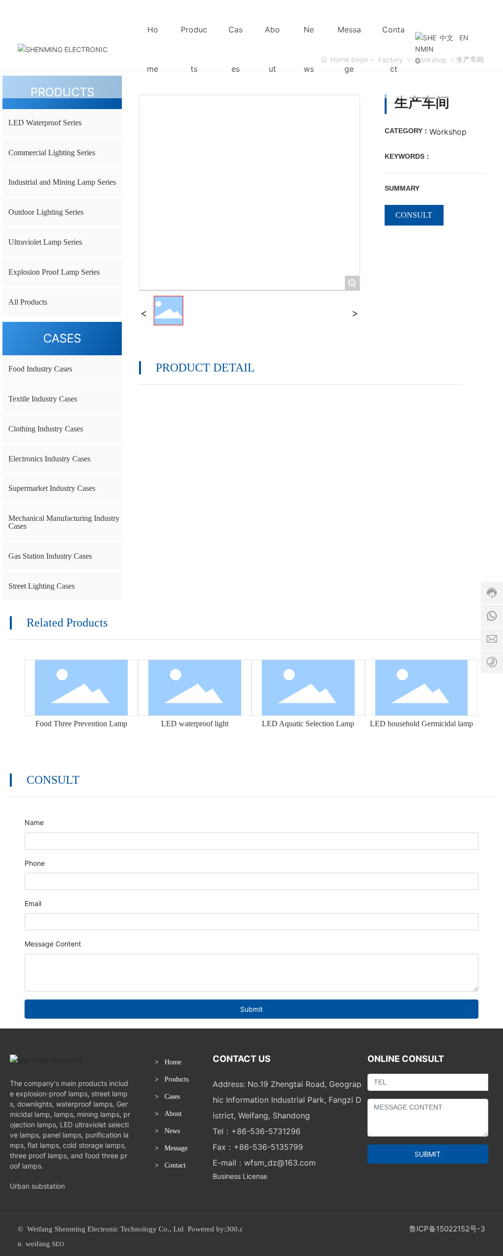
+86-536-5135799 (268, 1147)
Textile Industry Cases (42, 399)
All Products (27, 302)
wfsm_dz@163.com (280, 1163)
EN (464, 37)
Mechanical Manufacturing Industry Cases (63, 522)
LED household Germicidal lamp (421, 723)
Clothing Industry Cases (45, 429)
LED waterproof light (194, 723)
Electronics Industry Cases (49, 459)
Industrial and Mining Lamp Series (62, 182)
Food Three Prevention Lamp (81, 723)
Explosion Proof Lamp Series (54, 272)
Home (173, 1062)
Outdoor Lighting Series (46, 212)
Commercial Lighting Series (51, 152)
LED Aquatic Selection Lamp (308, 723)
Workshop (448, 132)
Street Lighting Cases (41, 586)
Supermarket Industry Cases (51, 488)
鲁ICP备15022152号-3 (447, 1228)
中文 (446, 37)
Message (176, 1148)
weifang (38, 1244)
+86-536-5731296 (266, 1131)
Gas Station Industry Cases (50, 556)
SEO (58, 1244)
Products (177, 1079)
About (173, 1113)
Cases (172, 1096)
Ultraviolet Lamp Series (45, 242)
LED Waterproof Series (45, 122)
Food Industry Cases (40, 369)
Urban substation (37, 1186)
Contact (175, 1165)
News (172, 1131)
